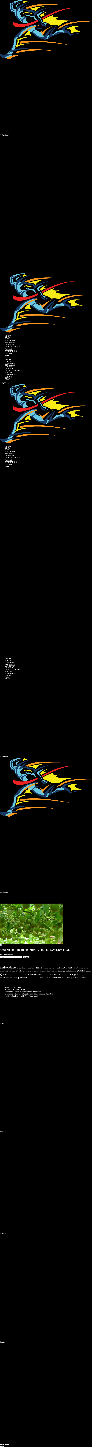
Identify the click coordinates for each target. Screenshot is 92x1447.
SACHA (8, 338)
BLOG (7, 355)
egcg (63, 971)
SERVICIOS (10, 340)
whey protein (73, 978)
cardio (75, 967)
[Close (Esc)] (8, 1444)
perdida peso (5, 978)
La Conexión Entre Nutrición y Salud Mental (22, 996)
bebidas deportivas (41, 968)
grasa (3, 974)
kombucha (51, 974)
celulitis (81, 968)
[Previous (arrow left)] (1, 1446)
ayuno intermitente (24, 968)
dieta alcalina (58, 971)
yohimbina (83, 978)
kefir (46, 974)
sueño (43, 978)
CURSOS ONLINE (12, 347)
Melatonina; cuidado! (13, 987)
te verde (57, 977)
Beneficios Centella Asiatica (15, 989)
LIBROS (8, 353)
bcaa (33, 968)
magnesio (57, 975)
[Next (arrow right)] (3, 1446)
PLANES (8, 349)
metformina (65, 974)
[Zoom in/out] (1, 1444)
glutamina (88, 971)
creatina (36, 971)
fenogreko (73, 971)
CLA (16, 971)
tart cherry (50, 978)
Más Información (6, 955)
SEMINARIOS (11, 351)
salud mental (37, 978)
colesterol (29, 971)
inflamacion (33, 974)
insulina (41, 975)
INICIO (8, 336)
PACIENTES (10, 342)
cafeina (68, 967)
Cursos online (50, 971)
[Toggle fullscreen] (3, 1444)
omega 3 (73, 974)
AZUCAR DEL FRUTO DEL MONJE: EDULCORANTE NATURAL (35, 950)
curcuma (43, 971)
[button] (46, 205)
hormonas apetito (22, 974)
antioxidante (8, 967)
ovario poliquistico (83, 974)
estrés (68, 971)
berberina (51, 968)
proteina (22, 977)
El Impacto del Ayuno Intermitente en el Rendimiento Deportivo (29, 994)
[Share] (6, 1444)
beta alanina (59, 968)
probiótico (14, 978)
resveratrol (30, 978)
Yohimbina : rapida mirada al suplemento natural (23, 992)
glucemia (80, 970)
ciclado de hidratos (9, 971)
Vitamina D (65, 978)
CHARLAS (9, 345)
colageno (21, 971)
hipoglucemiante (12, 974)
